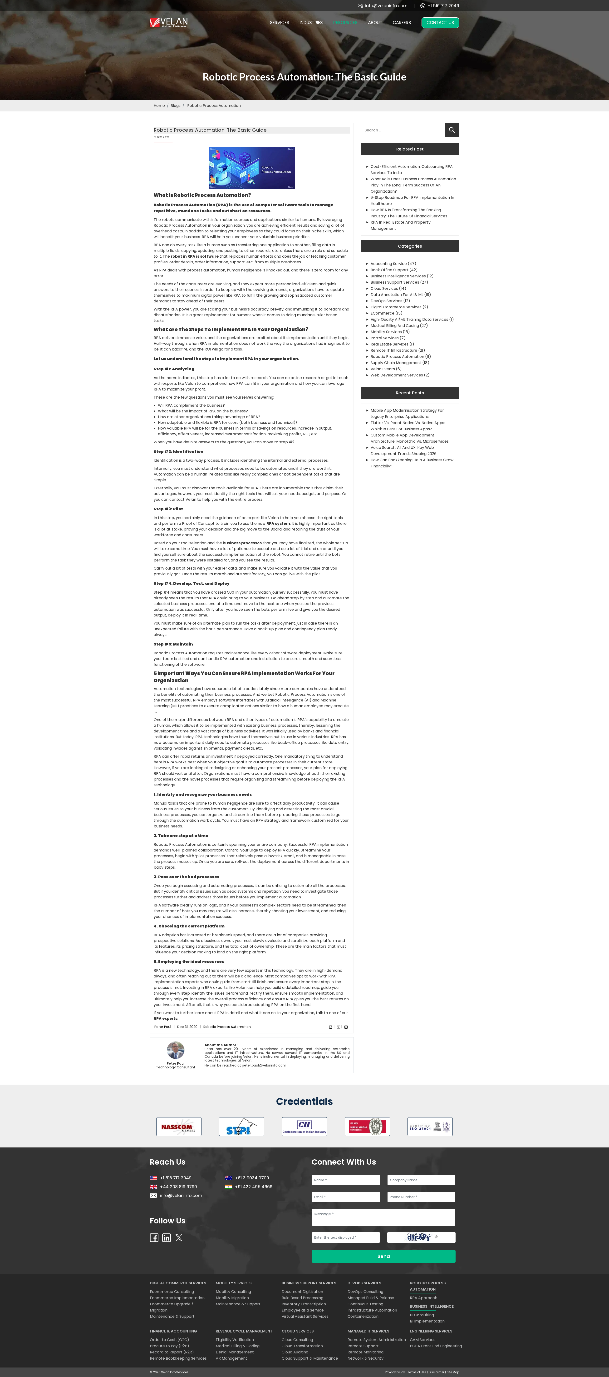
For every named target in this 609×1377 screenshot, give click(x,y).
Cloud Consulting (297, 1339)
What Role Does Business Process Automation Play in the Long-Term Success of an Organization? (413, 185)
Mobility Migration (232, 1298)
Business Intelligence (432, 1306)
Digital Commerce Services (396, 307)
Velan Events (383, 369)
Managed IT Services (368, 1331)
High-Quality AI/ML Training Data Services (409, 319)
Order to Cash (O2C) (169, 1339)
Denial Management (235, 1352)
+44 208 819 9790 (178, 1187)
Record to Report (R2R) (172, 1352)
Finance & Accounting (173, 1331)
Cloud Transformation (302, 1346)
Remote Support (363, 1346)
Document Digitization (302, 1291)
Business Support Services (395, 282)
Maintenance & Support (172, 1316)
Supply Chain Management (396, 363)
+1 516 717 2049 (443, 6)
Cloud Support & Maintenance (310, 1358)
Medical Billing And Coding (395, 325)
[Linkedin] (346, 1026)
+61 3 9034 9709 (252, 1178)
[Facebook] (330, 1026)
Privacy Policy (395, 1372)
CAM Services (422, 1339)
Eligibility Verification (235, 1339)
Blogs (176, 105)
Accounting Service (389, 263)
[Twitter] (338, 1026)
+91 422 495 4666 (253, 1187)
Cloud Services (384, 288)
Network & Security (365, 1358)
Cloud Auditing (295, 1352)
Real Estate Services (389, 344)
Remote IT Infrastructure (394, 350)
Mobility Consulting (233, 1291)
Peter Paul (162, 1026)
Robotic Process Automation (227, 1026)
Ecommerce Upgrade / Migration (171, 1307)
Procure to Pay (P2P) (169, 1346)
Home (159, 105)
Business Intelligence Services (398, 276)
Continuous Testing (365, 1304)
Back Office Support (389, 270)
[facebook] (154, 1237)
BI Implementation (427, 1321)
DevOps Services (386, 301)
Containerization (363, 1316)
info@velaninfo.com (386, 6)
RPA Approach (423, 1298)
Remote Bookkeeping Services (178, 1358)
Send (384, 1256)
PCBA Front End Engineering (436, 1346)
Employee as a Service (303, 1310)
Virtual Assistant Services (305, 1316)
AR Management (231, 1358)
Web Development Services (397, 375)
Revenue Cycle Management (244, 1331)
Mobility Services (386, 332)
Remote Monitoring (365, 1352)
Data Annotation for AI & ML (397, 294)
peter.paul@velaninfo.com (264, 1065)
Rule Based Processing (302, 1298)
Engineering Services (431, 1331)
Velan (247, 1056)
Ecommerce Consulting (172, 1291)
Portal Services (385, 338)
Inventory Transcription (304, 1304)
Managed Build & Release (371, 1298)
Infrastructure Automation (372, 1310)
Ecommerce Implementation (177, 1298)
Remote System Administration (377, 1339)
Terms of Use (417, 1372)
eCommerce (382, 313)
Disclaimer (436, 1372)
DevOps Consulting (365, 1291)
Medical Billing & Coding (238, 1346)
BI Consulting (422, 1315)
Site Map (453, 1372)
